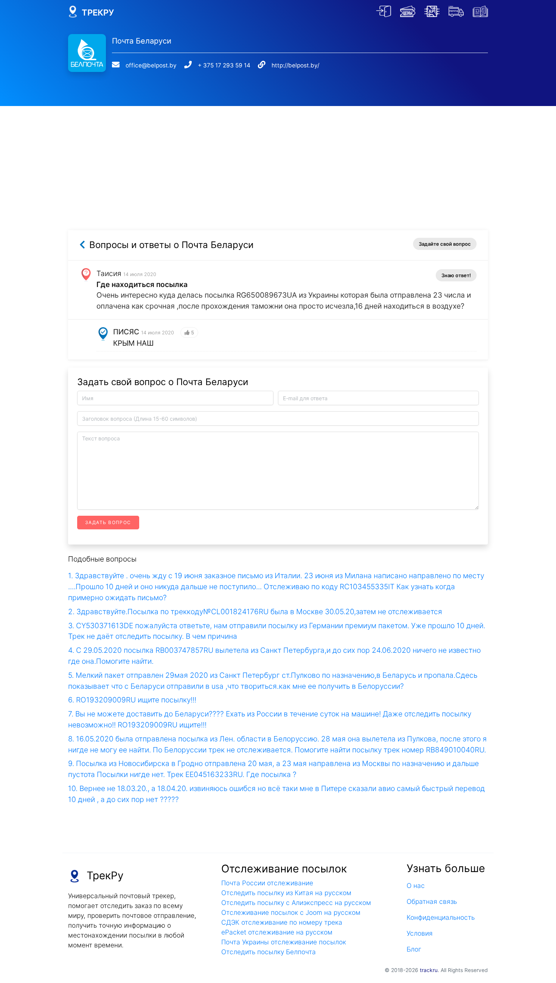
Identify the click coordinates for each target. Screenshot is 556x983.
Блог (414, 949)
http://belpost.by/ (295, 65)
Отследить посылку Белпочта (268, 952)
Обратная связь (432, 901)
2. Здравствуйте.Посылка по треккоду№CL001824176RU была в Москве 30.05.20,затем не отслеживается (255, 611)
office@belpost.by (151, 65)
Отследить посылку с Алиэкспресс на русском (296, 903)
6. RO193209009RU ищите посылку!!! (132, 699)
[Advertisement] (278, 159)
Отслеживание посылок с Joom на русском (290, 912)
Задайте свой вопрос (445, 244)
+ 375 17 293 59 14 (224, 65)
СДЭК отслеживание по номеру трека (281, 922)
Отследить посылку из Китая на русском (286, 893)
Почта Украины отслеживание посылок (283, 942)
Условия (420, 933)
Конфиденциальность (441, 917)
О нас (416, 885)
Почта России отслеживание (267, 883)
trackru (429, 970)
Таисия (108, 273)
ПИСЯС (126, 331)
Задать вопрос (108, 522)
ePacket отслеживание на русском (276, 932)
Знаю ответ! (456, 275)
